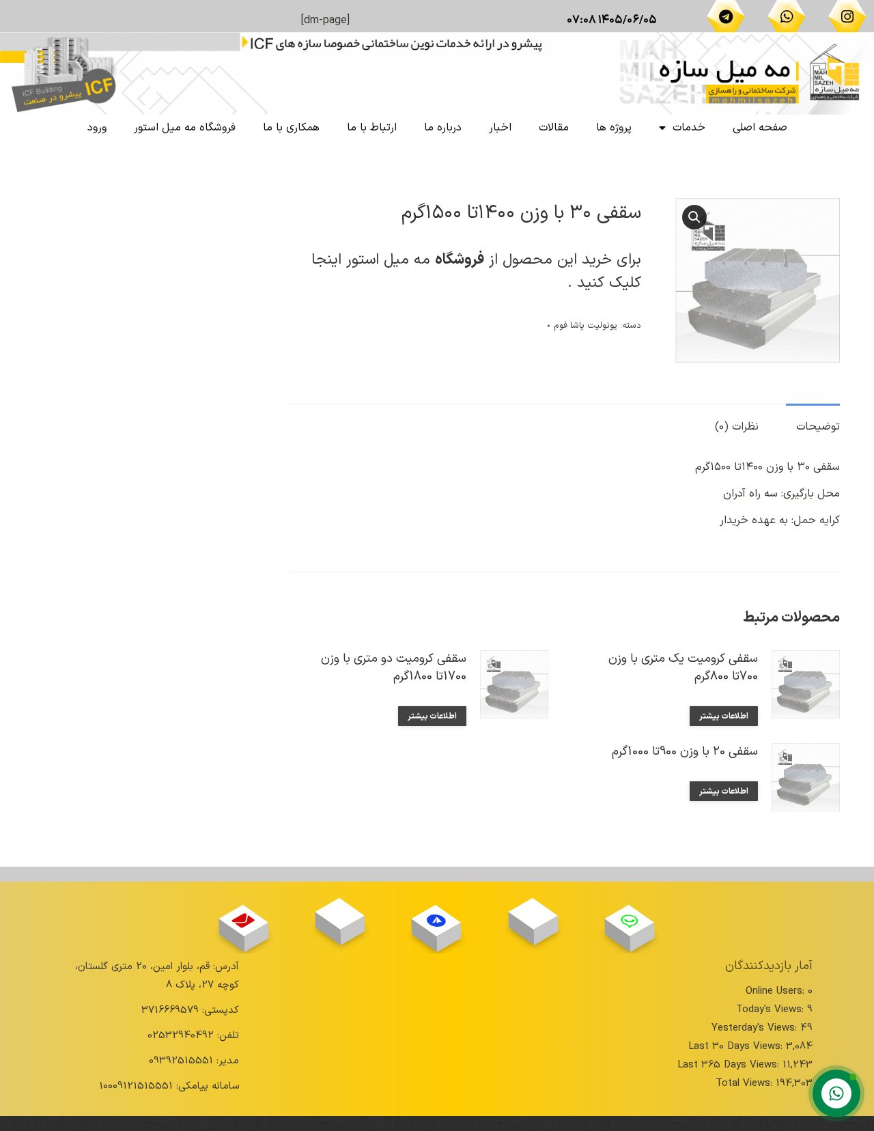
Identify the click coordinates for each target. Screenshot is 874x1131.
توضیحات (818, 427)
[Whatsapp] (786, 16)
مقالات (554, 128)
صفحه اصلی (760, 128)
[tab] (813, 420)
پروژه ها (614, 128)
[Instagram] (847, 16)
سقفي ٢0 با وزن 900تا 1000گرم (685, 752)
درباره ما (443, 128)
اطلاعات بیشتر (723, 716)
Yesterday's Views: (755, 1028)
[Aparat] (533, 914)
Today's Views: (771, 1010)
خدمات (689, 128)
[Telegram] (725, 16)
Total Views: (746, 1083)
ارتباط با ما (372, 128)
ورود (97, 128)
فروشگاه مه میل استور (185, 128)
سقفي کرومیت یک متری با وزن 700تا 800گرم (683, 668)
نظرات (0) (737, 427)
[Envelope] (243, 920)
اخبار (500, 128)
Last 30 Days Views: (737, 1047)
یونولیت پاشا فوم (585, 326)
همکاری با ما (291, 128)
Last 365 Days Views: (730, 1065)
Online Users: (777, 991)
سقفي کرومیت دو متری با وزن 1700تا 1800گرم (393, 668)
